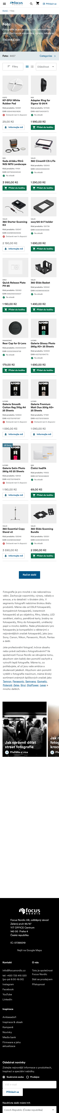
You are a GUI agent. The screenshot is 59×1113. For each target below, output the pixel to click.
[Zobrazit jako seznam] (32, 66)
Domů (5, 11)
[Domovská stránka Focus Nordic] (16, 3)
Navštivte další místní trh (16, 1102)
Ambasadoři (9, 1017)
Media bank (9, 1037)
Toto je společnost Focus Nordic (42, 972)
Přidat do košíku (45, 127)
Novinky (7, 1032)
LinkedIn (7, 999)
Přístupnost (38, 984)
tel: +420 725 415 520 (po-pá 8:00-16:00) (15, 977)
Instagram (8, 984)
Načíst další (29, 575)
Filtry (15, 66)
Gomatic (42, 681)
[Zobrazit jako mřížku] (27, 66)
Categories (46, 56)
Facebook (8, 989)
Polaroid (7, 685)
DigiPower (33, 685)
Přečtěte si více (11, 39)
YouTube (7, 994)
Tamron (7, 681)
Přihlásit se (51, 3)
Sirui (23, 685)
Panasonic (18, 681)
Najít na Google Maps (29, 950)
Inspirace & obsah (13, 1022)
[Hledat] (31, 3)
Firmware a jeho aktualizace (12, 1044)
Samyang (30, 681)
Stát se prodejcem (42, 979)
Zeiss (16, 685)
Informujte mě (15, 127)
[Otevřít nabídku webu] (6, 3)
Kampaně (8, 1027)
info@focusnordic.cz (14, 970)
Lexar (43, 685)
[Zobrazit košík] (37, 3)
